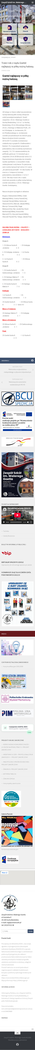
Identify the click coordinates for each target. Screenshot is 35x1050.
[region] (17, 27)
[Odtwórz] (4, 522)
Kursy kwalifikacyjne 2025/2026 (13, 666)
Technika (6, 531)
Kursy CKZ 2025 (25, 43)
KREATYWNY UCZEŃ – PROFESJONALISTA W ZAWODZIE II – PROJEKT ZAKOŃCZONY (17, 755)
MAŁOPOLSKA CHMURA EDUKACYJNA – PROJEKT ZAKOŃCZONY (15, 763)
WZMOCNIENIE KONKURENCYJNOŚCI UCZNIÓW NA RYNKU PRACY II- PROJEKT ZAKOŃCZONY (15, 747)
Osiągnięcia (5, 57)
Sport (13, 57)
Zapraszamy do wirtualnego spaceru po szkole (16, 565)
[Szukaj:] (14, 931)
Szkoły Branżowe (9, 536)
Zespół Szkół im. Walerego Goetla (13, 2)
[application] (17, 515)
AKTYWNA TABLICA (9, 774)
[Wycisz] (28, 522)
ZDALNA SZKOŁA (9, 779)
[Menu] (32, 2)
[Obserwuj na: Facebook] (32, 360)
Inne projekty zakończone (11, 783)
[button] (9, 28)
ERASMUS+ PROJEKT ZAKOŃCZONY (15, 769)
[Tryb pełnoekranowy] (31, 522)
